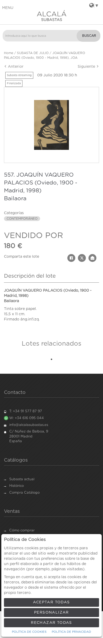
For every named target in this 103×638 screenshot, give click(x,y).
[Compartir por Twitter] (82, 258)
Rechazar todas (51, 623)
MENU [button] (7, 8)
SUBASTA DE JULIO (33, 53)
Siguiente (87, 66)
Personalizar (51, 612)
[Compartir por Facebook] (71, 258)
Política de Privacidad (71, 631)
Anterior (15, 66)
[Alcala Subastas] (51, 15)
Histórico (16, 486)
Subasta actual (21, 479)
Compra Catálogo (24, 492)
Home (8, 53)
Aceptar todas (51, 602)
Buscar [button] (89, 35)
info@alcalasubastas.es (28, 425)
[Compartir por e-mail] (92, 258)
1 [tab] (51, 359)
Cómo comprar (22, 530)
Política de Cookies (29, 631)
